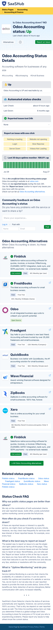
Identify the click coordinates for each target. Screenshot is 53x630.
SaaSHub (23, 627)
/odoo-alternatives (10, 306)
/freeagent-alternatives (12, 328)
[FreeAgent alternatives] (5, 331)
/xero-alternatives (9, 407)
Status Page (13, 627)
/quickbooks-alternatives (13, 352)
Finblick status (8, 478)
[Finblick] (5, 257)
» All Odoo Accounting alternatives (26, 463)
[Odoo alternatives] (5, 310)
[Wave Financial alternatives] (5, 377)
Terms (42, 627)
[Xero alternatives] (5, 411)
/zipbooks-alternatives (12, 390)
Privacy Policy (33, 627)
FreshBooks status (26, 478)
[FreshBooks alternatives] (5, 284)
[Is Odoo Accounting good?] (20, 42)
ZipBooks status (26, 484)
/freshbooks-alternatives (13, 281)
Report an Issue (43, 42)
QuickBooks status (32, 481)
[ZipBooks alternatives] (5, 394)
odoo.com (34, 181)
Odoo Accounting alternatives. (32, 191)
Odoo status (43, 478)
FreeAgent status (12, 481)
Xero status (42, 484)
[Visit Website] (50, 283)
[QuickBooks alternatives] (5, 356)
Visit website (16, 273)
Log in (5, 224)
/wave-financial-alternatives (14, 373)
